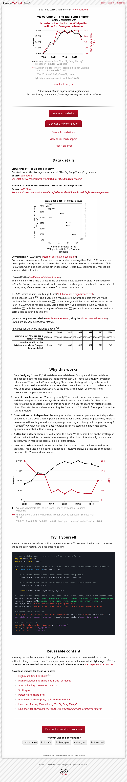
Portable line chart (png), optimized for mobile (44, 699)
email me (111, 2)
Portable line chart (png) (31, 694)
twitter (85, 764)
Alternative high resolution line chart (38, 685)
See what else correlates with (47, 178)
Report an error (63, 145)
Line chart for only (47, 704)
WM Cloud (26, 189)
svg (72, 84)
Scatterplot (24, 690)
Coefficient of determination (44, 277)
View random (80, 9)
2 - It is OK (46, 742)
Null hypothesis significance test (75, 294)
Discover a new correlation (63, 123)
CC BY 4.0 (63, 774)
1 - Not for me (30, 742)
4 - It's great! (80, 742)
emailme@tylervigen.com (68, 764)
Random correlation (64, 113)
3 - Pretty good (63, 742)
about (103, 2)
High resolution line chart (32, 676)
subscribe (121, 2)
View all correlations (63, 132)
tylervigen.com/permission (99, 664)
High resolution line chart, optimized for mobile (44, 680)
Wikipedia (26, 175)
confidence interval (57, 318)
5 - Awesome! (97, 742)
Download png (61, 84)
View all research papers (63, 138)
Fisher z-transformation (94, 318)
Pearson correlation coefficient (59, 256)
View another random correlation (63, 729)
